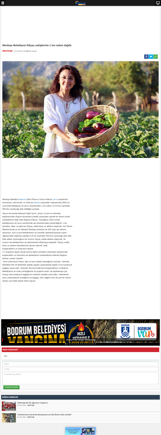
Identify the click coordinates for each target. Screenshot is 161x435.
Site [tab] (5, 356)
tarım (55, 199)
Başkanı (22, 199)
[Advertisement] (80, 26)
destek (37, 202)
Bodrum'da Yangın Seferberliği (80, 339)
